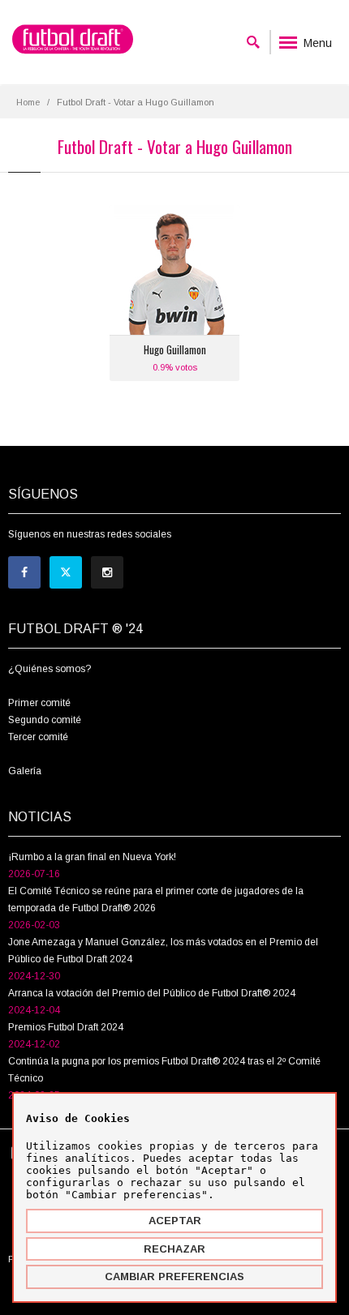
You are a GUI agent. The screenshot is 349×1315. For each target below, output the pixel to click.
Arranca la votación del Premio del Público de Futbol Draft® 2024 (151, 993)
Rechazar (174, 1249)
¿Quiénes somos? (49, 669)
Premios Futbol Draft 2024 (65, 1027)
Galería (24, 771)
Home (28, 102)
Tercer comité (38, 737)
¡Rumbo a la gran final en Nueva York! (92, 857)
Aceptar (175, 1220)
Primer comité (39, 703)
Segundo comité (44, 720)
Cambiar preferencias (174, 1276)
